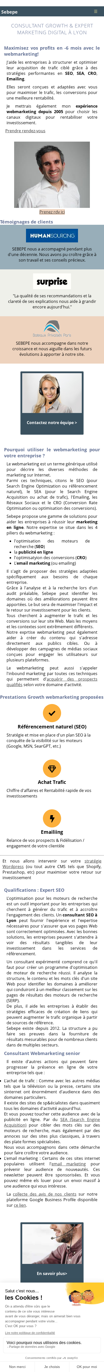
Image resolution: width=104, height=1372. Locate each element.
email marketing (68, 1164)
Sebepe (9, 12)
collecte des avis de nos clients (44, 1194)
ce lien (20, 1205)
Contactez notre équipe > (52, 422)
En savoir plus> (52, 1273)
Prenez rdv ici (52, 212)
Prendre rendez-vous (25, 131)
